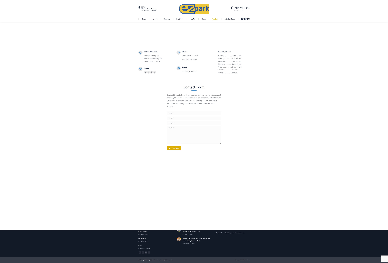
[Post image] (179, 239)
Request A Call (238, 11)
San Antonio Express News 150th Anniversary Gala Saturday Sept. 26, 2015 (196, 239)
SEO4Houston (246, 260)
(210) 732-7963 (242, 8)
